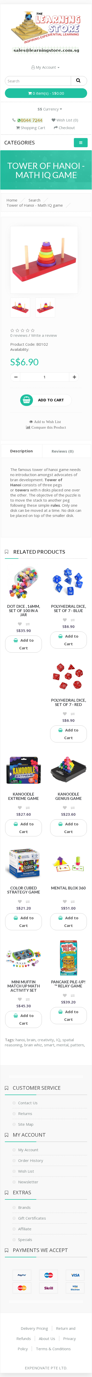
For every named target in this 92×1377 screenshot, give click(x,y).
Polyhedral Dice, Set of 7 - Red (68, 702)
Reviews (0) (63, 451)
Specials (25, 1239)
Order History (30, 1160)
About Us (47, 1338)
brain (31, 1039)
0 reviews (19, 335)
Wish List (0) (66, 119)
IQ (58, 1039)
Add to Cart (51, 399)
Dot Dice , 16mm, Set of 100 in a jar (23, 610)
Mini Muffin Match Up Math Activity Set (23, 986)
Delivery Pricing (34, 1328)
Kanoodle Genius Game (68, 796)
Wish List (26, 1171)
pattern (77, 1044)
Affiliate (24, 1228)
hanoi (20, 1039)
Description (21, 450)
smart (49, 1044)
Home (11, 200)
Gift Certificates (32, 1218)
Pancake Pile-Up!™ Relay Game (68, 983)
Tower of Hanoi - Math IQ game (34, 205)
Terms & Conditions (53, 1348)
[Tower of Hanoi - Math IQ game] (44, 260)
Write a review (44, 335)
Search (34, 200)
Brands (24, 1207)
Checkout (66, 127)
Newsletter (28, 1181)
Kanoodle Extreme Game (23, 796)
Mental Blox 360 (68, 888)
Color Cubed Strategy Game (23, 890)
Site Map (25, 1124)
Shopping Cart (32, 127)
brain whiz (33, 1044)
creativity (46, 1039)
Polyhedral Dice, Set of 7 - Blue (68, 608)
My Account (46, 67)
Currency (49, 108)
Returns (25, 1113)
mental (62, 1044)
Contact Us (28, 1102)
